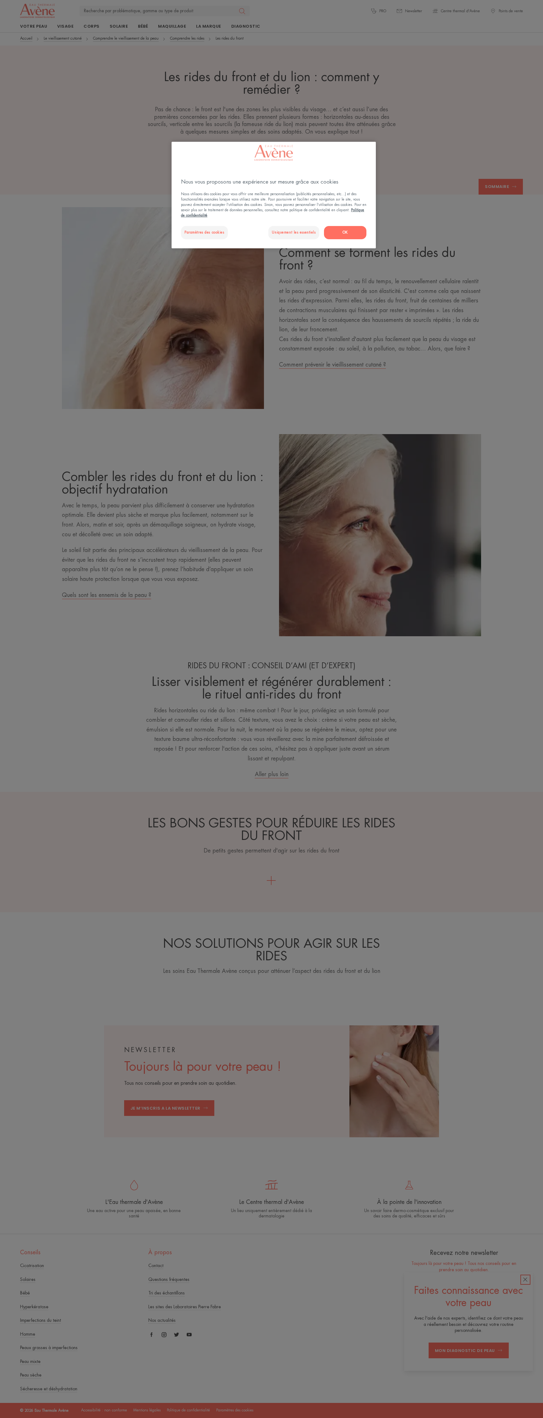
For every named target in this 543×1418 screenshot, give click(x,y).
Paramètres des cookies (204, 232)
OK (345, 232)
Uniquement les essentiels (293, 232)
